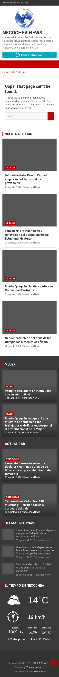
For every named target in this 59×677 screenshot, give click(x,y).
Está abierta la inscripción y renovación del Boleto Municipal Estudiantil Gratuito (27, 234)
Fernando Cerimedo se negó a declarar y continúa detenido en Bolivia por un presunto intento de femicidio (28, 468)
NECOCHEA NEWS (22, 32)
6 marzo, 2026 (12, 432)
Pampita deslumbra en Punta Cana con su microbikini (28, 392)
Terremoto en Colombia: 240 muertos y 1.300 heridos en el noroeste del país (25, 505)
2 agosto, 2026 (12, 398)
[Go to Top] (53, 662)
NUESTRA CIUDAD (18, 134)
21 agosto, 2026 (13, 294)
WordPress (40, 671)
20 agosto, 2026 (13, 346)
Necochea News (31, 187)
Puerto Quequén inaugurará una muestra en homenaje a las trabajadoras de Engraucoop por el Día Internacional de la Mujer (28, 424)
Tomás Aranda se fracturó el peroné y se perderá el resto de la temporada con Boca (36, 533)
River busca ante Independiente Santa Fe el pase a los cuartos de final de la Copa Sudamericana (35, 550)
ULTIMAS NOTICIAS (19, 523)
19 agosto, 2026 (13, 477)
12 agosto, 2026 (13, 512)
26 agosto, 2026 (24, 540)
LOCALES (10, 168)
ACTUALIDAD (15, 444)
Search (51, 116)
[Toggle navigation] (6, 64)
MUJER (10, 364)
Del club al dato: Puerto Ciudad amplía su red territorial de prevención (26, 179)
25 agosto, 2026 (13, 187)
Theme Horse (33, 667)
